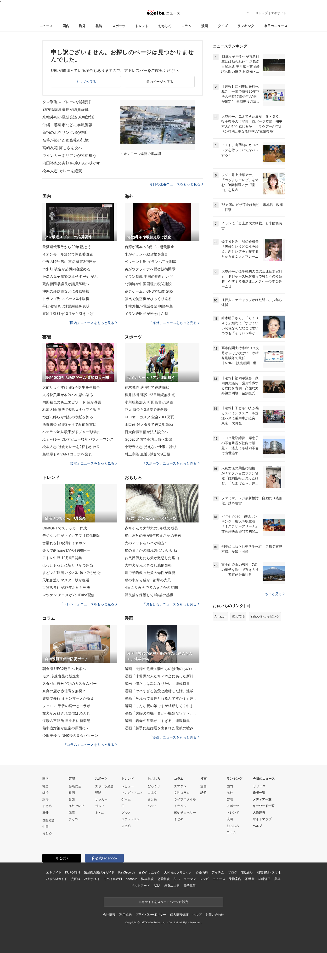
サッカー (101, 799)
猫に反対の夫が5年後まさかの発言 (153, 535)
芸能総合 (75, 786)
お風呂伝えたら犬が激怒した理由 (152, 558)
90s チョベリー (185, 812)
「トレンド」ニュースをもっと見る (87, 604)
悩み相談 (147, 879)
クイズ (223, 26)
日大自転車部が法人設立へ (146, 432)
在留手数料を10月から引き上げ (67, 313)
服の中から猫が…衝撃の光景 (148, 580)
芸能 (99, 26)
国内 (66, 26)
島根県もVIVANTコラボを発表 (67, 454)
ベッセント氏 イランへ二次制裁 (150, 261)
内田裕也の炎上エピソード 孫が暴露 (71, 402)
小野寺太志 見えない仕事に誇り (150, 446)
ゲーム (126, 799)
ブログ (232, 872)
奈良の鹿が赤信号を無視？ (64, 691)
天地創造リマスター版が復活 (66, 580)
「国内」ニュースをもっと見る (90, 323)
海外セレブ (76, 806)
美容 (277, 879)
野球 (98, 792)
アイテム (218, 872)
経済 (45, 792)
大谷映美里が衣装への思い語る (67, 394)
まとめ (47, 806)
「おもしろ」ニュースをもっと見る (169, 604)
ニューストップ (257, 13)
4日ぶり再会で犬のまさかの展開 (151, 587)
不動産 (249, 879)
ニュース (46, 26)
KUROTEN (72, 872)
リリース (259, 786)
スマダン (180, 786)
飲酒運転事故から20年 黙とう (66, 246)
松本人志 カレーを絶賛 (62, 170)
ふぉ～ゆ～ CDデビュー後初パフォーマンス (78, 439)
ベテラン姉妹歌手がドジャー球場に (71, 432)
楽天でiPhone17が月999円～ (66, 550)
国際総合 (48, 820)
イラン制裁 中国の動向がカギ (149, 276)
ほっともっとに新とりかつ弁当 (67, 565)
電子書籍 (189, 885)
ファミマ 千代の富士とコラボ (66, 705)
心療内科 (202, 872)
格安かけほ (92, 879)
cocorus (131, 879)
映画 (72, 792)
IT (122, 806)
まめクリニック (149, 872)
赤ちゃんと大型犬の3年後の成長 (151, 528)
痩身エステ (172, 885)
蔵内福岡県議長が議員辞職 (65, 109)
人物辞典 (259, 812)
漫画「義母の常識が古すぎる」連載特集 (157, 720)
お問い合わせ (214, 914)
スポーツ (118, 26)
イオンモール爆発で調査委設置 (67, 254)
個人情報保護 (179, 914)
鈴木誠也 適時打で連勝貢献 (147, 387)
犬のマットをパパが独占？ (146, 543)
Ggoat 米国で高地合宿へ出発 (148, 439)
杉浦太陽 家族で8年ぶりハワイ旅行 (71, 409)
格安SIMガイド (56, 879)
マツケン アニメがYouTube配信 (68, 595)
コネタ (152, 792)
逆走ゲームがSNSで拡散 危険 (149, 291)
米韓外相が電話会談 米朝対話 (68, 117)
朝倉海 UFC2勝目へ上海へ (64, 668)
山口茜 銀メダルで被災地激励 (149, 424)
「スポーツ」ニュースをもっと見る (169, 463)
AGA (157, 885)
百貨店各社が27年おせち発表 (66, 587)
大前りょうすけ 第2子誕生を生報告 (71, 387)
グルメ (126, 812)
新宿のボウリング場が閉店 (65, 132)
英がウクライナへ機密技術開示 (150, 269)
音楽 (72, 799)
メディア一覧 (262, 799)
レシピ (204, 879)
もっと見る (273, 594)
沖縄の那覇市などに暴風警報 (66, 291)
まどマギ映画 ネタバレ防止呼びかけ (71, 572)
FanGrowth (126, 872)
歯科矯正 (264, 879)
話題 (203, 792)
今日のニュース (276, 26)
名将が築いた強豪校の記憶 (65, 140)
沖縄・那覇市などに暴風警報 (67, 124)
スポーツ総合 (104, 786)
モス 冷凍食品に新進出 (60, 676)
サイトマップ (262, 819)
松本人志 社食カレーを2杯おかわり (71, 446)
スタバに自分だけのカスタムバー (69, 683)
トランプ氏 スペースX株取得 (65, 298)
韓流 (72, 812)
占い (177, 879)
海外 (82, 26)
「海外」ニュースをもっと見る (173, 323)
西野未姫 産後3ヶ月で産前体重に (69, 424)
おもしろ (165, 26)
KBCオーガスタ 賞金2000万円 (150, 417)
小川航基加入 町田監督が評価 (149, 402)
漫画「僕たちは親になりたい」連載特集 (157, 683)
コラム (186, 26)
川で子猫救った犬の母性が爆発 (150, 572)
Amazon (220, 616)
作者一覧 (259, 792)
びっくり (154, 786)
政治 (45, 799)
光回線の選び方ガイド (99, 872)
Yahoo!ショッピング (264, 616)
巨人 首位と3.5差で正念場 (146, 409)
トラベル (180, 806)
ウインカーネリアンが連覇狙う (69, 155)
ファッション (130, 819)
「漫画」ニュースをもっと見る (173, 737)
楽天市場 (238, 616)
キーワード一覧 (264, 806)
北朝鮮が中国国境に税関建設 (148, 284)
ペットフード (140, 885)
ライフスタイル (185, 799)
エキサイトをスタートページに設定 (163, 902)
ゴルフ (99, 806)
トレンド (142, 26)
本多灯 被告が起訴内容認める (66, 269)
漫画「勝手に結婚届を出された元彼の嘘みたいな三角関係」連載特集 (162, 728)
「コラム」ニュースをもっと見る (88, 745)
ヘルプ (257, 826)
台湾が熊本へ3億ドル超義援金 (149, 246)
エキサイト (279, 13)
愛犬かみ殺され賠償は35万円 (66, 713)
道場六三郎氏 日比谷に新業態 (66, 720)
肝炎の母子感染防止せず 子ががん (70, 276)
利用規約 (125, 914)
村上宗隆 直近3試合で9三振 (147, 454)
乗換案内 (235, 879)
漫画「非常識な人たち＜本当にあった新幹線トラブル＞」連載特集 (162, 676)
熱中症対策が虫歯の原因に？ (66, 728)
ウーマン (190, 879)
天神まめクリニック (178, 872)
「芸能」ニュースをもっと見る (90, 463)
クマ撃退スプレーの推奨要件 (67, 101)
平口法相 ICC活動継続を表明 (66, 306)
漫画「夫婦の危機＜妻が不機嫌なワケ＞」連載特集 (162, 713)
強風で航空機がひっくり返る (148, 298)
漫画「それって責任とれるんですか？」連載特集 (162, 698)
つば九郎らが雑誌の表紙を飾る (67, 417)
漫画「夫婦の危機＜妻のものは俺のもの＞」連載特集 (162, 668)
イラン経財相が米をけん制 (146, 313)
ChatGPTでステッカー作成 (64, 528)
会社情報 (109, 914)
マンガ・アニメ (132, 792)
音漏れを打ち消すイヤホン (64, 543)
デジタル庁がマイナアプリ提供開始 (71, 535)
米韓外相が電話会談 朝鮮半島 (149, 306)
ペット (152, 806)
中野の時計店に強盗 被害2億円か (69, 261)
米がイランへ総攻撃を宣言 (146, 254)
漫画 (204, 26)
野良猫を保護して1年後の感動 (149, 595)
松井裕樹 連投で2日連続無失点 (150, 394)
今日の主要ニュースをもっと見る (175, 184)
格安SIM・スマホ (269, 872)
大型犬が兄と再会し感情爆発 (148, 565)
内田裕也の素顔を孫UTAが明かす (71, 163)
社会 (45, 786)
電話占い (247, 872)
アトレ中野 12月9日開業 (62, 558)
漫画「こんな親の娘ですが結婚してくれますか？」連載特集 (162, 705)
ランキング (245, 26)
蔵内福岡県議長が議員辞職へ (66, 284)
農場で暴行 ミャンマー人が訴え (68, 698)
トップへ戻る (86, 81)
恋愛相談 (164, 879)
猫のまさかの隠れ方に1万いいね (151, 550)
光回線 (75, 879)
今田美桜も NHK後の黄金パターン (70, 735)
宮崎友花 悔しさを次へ (62, 147)
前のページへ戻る (159, 81)
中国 (45, 826)
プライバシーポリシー (150, 914)
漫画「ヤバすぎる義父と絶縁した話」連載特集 (162, 691)
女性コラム (182, 792)
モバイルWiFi (112, 879)
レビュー (127, 786)
